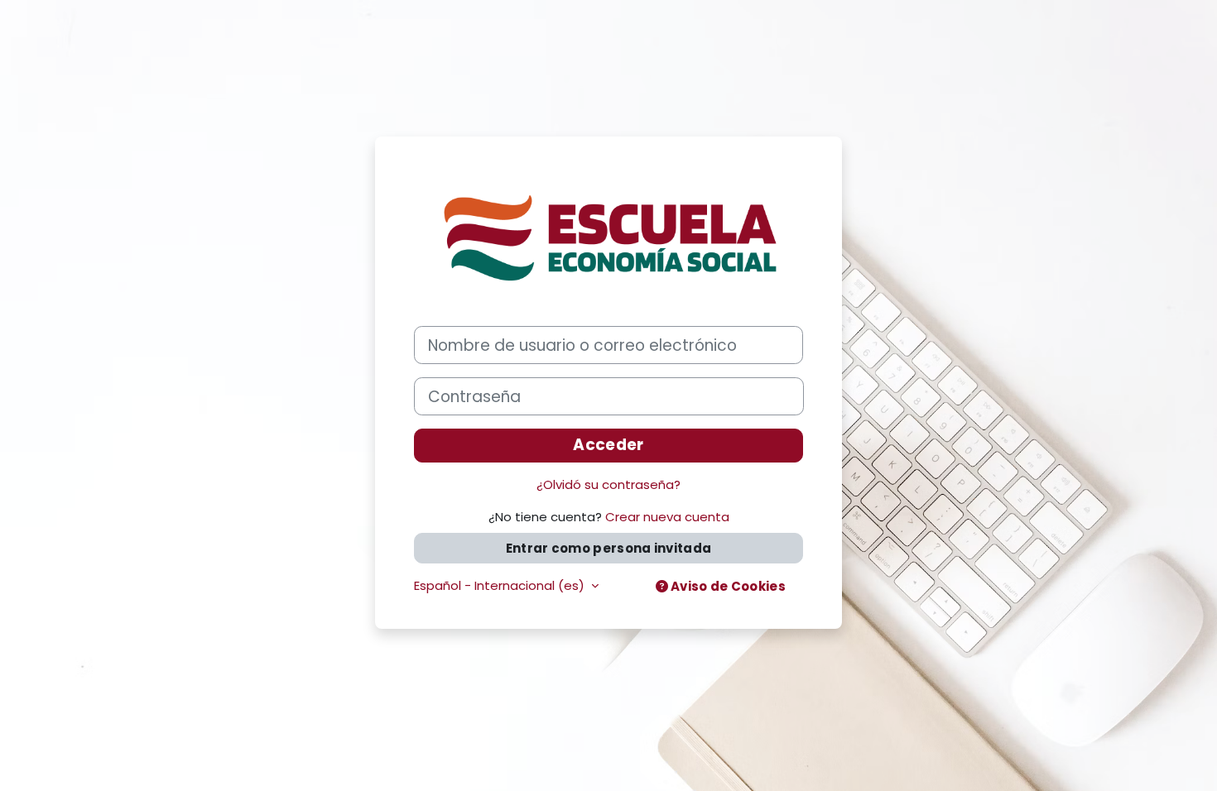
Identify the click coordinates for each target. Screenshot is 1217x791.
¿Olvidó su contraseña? (608, 484)
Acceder (608, 445)
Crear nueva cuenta (667, 516)
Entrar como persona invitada (608, 548)
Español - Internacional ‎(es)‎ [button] (501, 585)
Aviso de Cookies (727, 586)
